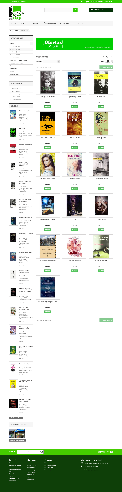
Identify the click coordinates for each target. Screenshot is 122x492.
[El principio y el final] (74, 82)
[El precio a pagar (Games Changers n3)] (13, 330)
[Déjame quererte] (74, 164)
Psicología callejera (25, 364)
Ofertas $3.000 (16, 46)
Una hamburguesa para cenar (47, 302)
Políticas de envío (16, 88)
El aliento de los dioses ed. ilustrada (26, 234)
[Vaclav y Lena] (101, 123)
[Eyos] (74, 205)
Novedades (13, 68)
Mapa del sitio (30, 479)
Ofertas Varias (15, 57)
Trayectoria (30, 476)
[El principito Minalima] (13, 221)
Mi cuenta (48, 460)
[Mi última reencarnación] (47, 246)
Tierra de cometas (74, 138)
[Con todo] (13, 132)
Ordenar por (39, 61)
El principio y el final (74, 97)
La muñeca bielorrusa (25, 144)
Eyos (74, 220)
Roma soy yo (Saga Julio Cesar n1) (25, 400)
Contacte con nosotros (97, 1)
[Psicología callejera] (13, 367)
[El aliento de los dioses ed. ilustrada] (13, 237)
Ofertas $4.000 (16, 49)
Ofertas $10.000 (16, 54)
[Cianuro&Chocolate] (74, 246)
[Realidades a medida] (13, 256)
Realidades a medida (25, 252)
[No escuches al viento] (47, 164)
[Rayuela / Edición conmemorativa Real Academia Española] (13, 292)
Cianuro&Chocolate (74, 261)
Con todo (22, 128)
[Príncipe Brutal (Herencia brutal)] (13, 311)
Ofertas (35, 23)
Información (16, 84)
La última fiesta (101, 97)
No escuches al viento (47, 179)
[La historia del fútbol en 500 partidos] (13, 350)
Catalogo (23, 23)
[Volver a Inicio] (10, 31)
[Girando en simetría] (101, 164)
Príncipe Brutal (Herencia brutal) (24, 308)
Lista (112, 62)
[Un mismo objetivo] (13, 114)
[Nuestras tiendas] (21, 433)
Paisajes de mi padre (48, 97)
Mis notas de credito (50, 465)
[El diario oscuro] (101, 205)
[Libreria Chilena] (25, 13)
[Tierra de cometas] (74, 123)
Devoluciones (30, 474)
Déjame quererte (74, 179)
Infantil (12, 71)
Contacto (78, 23)
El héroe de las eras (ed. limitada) (25, 182)
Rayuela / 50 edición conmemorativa (25, 271)
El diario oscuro (101, 220)
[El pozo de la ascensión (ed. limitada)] (13, 166)
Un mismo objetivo (24, 111)
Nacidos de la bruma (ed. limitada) (25, 200)
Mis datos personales (50, 470)
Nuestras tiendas (16, 99)
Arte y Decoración (15, 74)
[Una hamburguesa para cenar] (47, 287)
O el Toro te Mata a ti (48, 138)
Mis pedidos (47, 463)
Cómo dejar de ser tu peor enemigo (25, 380)
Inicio (13, 23)
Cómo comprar (49, 23)
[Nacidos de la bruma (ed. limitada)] (13, 203)
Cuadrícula (107, 62)
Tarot (11, 66)
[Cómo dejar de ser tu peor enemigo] (13, 383)
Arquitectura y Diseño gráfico (18, 60)
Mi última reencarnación (48, 261)
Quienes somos (16, 96)
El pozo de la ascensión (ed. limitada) (23, 164)
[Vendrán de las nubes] (47, 205)
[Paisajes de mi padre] (47, 82)
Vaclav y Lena (101, 138)
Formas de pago (16, 93)
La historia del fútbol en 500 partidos (26, 347)
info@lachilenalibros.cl (93, 470)
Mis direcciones (48, 467)
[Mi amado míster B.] (101, 246)
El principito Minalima (25, 217)
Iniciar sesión (108, 1)
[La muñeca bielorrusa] (13, 148)
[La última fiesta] (101, 82)
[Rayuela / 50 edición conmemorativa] (13, 274)
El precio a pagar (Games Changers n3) (26, 327)
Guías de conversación (16, 63)
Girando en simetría (101, 179)
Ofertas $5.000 (16, 52)
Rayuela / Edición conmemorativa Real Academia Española (25, 289)
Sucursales (65, 23)
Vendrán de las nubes (47, 220)
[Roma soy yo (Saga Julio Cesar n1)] (13, 403)
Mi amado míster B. (101, 261)
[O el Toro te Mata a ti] (47, 123)
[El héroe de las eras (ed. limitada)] (13, 185)
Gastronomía (14, 77)
